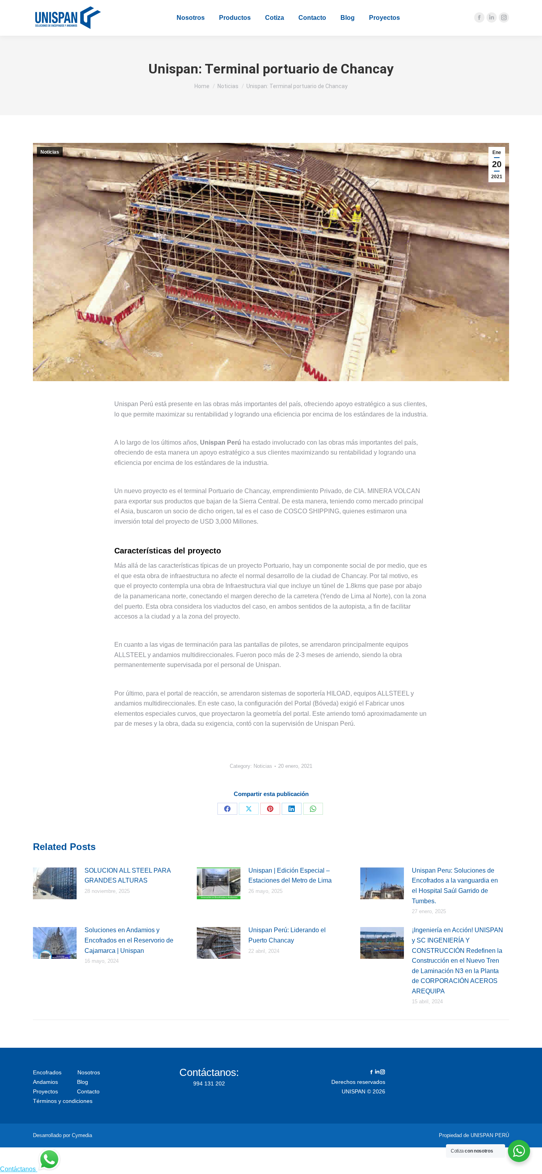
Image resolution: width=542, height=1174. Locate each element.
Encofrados (48, 1072)
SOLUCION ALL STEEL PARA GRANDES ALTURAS (128, 875)
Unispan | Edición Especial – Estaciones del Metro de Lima (290, 875)
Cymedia (82, 1135)
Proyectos (46, 1091)
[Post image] (55, 883)
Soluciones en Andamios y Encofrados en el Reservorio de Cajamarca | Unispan (129, 940)
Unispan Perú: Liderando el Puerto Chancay (287, 935)
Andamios (46, 1082)
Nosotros (88, 1072)
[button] (137, 6)
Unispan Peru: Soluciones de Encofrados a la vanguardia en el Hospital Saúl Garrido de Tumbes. (455, 885)
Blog (82, 1082)
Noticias (49, 152)
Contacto (88, 1091)
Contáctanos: (209, 1072)
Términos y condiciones (62, 1101)
